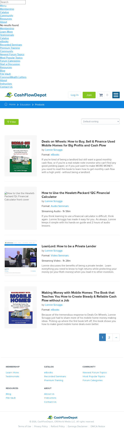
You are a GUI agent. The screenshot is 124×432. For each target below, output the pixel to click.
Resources (6, 18)
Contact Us (6, 87)
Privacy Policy (41, 426)
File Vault (5, 74)
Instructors (6, 83)
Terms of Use (24, 426)
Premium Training (10, 48)
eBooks (4, 41)
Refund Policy (58, 426)
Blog (2, 70)
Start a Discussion (10, 64)
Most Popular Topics (11, 57)
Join (89, 95)
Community (6, 15)
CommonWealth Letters (13, 77)
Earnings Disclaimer (78, 426)
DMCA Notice (98, 426)
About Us (49, 394)
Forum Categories (10, 61)
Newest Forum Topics (12, 54)
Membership (7, 9)
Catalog (4, 12)
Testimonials (7, 35)
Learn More (6, 31)
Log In (74, 94)
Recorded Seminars (11, 44)
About (3, 22)
